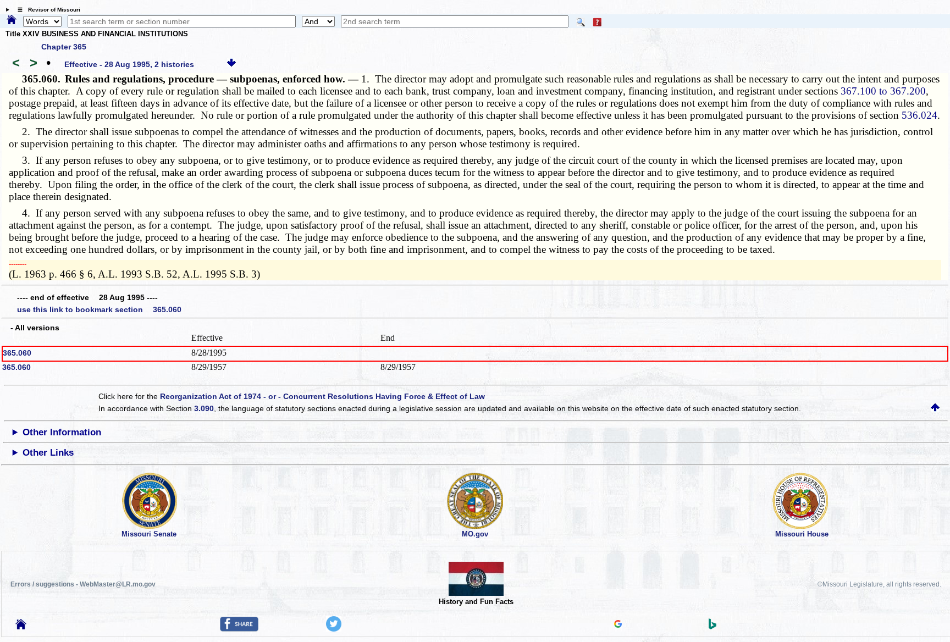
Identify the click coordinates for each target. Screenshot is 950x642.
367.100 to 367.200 (883, 91)
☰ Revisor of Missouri (46, 10)
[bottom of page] (231, 64)
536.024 (919, 115)
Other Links (48, 452)
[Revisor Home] (20, 626)
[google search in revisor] (618, 625)
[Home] (11, 20)
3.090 (204, 408)
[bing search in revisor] (712, 626)
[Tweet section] (333, 628)
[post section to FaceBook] (239, 628)
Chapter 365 (63, 46)
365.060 (17, 352)
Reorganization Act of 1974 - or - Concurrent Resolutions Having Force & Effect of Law (322, 396)
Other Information (62, 432)
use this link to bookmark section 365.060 (99, 309)
